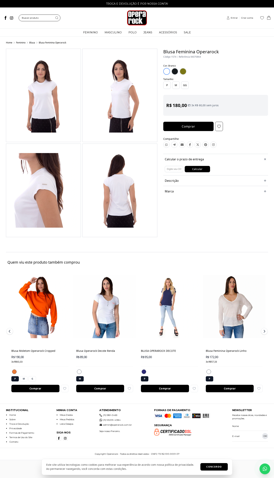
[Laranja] (14, 372)
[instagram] (11, 18)
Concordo (214, 466)
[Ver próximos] (263, 331)
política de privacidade (179, 464)
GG (185, 85)
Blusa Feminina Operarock (52, 42)
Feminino (21, 42)
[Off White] (209, 372)
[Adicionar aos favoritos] (64, 388)
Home (9, 42)
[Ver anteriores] (10, 331)
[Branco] (79, 372)
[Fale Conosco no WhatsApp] (264, 468)
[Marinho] (144, 372)
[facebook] (5, 18)
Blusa (32, 42)
